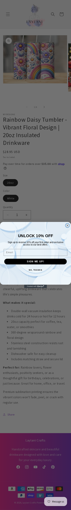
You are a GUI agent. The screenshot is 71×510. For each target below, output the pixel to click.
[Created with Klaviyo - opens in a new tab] (35, 286)
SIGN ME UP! (35, 261)
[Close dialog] (67, 225)
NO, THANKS (35, 270)
